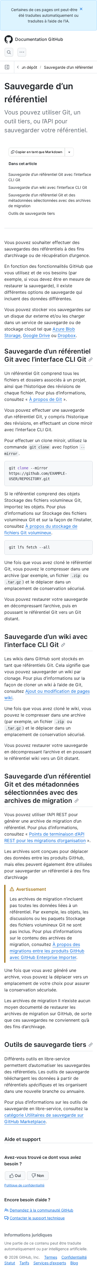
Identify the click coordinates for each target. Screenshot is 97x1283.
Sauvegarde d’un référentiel (68, 67)
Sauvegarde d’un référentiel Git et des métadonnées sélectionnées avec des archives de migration (47, 788)
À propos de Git (45, 399)
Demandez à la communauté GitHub (41, 1210)
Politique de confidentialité (24, 1185)
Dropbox (67, 335)
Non (40, 1175)
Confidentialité (74, 1257)
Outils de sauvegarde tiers (45, 1044)
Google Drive (36, 335)
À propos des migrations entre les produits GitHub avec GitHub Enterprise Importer (47, 951)
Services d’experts (49, 1263)
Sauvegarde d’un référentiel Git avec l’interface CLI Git (47, 355)
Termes (50, 1257)
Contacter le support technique (37, 1218)
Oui (18, 1175)
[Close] (81, 9)
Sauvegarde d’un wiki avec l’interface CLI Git (46, 641)
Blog (74, 1263)
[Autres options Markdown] (69, 152)
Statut (9, 1263)
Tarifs (24, 1263)
